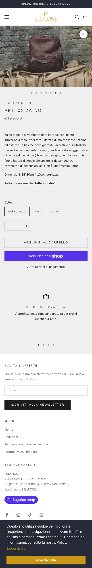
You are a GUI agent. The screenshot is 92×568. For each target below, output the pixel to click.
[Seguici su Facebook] (6, 515)
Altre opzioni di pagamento (46, 267)
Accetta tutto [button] (46, 560)
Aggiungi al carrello (46, 243)
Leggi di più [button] (16, 548)
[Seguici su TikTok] (30, 515)
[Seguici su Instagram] (18, 515)
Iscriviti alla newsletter (38, 405)
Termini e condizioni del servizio (26, 444)
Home (8, 430)
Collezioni (11, 437)
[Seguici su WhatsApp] (41, 515)
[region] (46, 315)
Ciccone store (18, 103)
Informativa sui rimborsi (21, 452)
